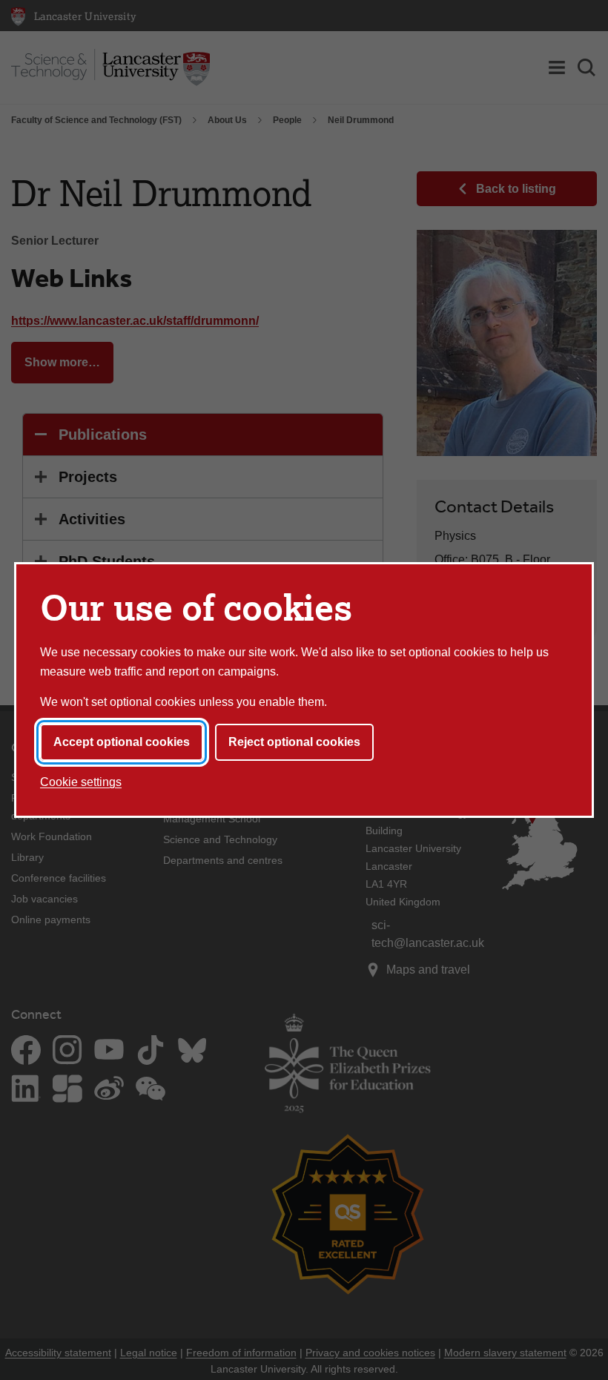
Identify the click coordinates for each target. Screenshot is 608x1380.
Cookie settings (81, 782)
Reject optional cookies (294, 742)
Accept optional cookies (121, 742)
